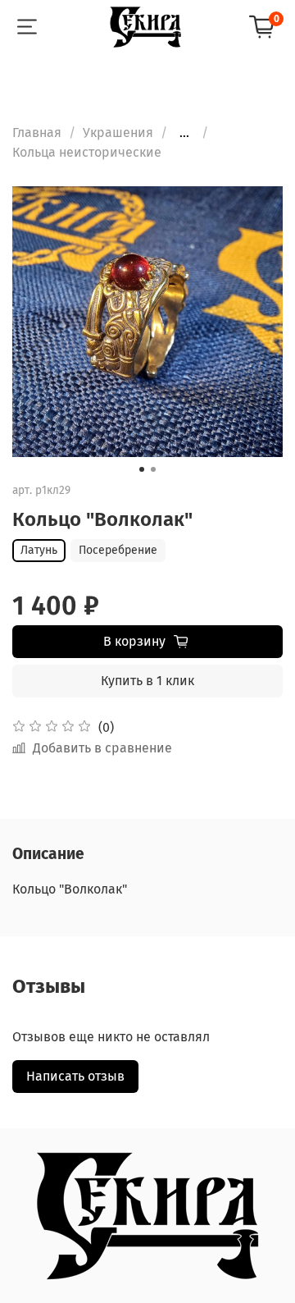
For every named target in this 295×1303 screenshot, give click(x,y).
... (184, 133)
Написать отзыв (75, 1076)
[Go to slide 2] (153, 469)
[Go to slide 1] (141, 469)
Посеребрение (118, 550)
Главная (36, 132)
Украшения (118, 132)
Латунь (38, 550)
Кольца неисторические (86, 152)
